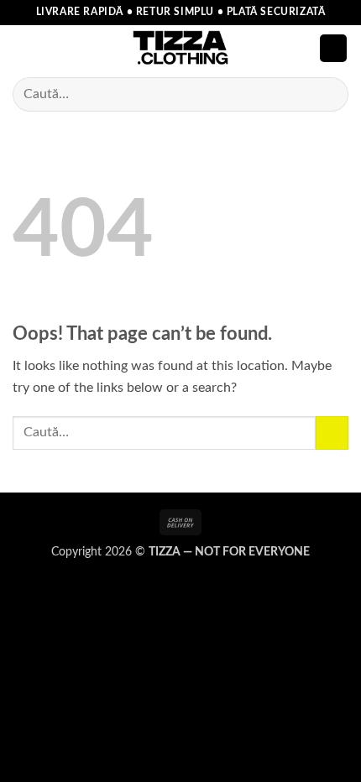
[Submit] (328, 94)
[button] (23, 48)
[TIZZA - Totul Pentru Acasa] (180, 48)
